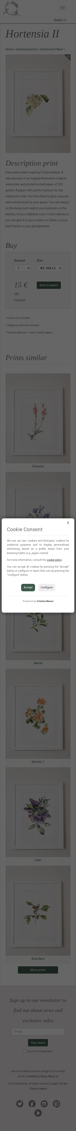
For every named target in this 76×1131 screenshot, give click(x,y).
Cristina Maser (45, 601)
